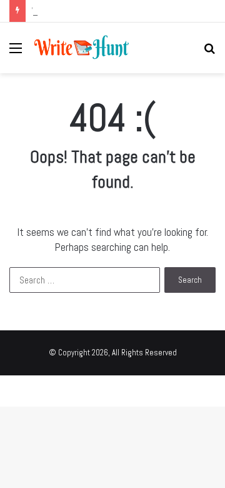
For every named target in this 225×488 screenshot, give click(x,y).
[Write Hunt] (81, 47)
